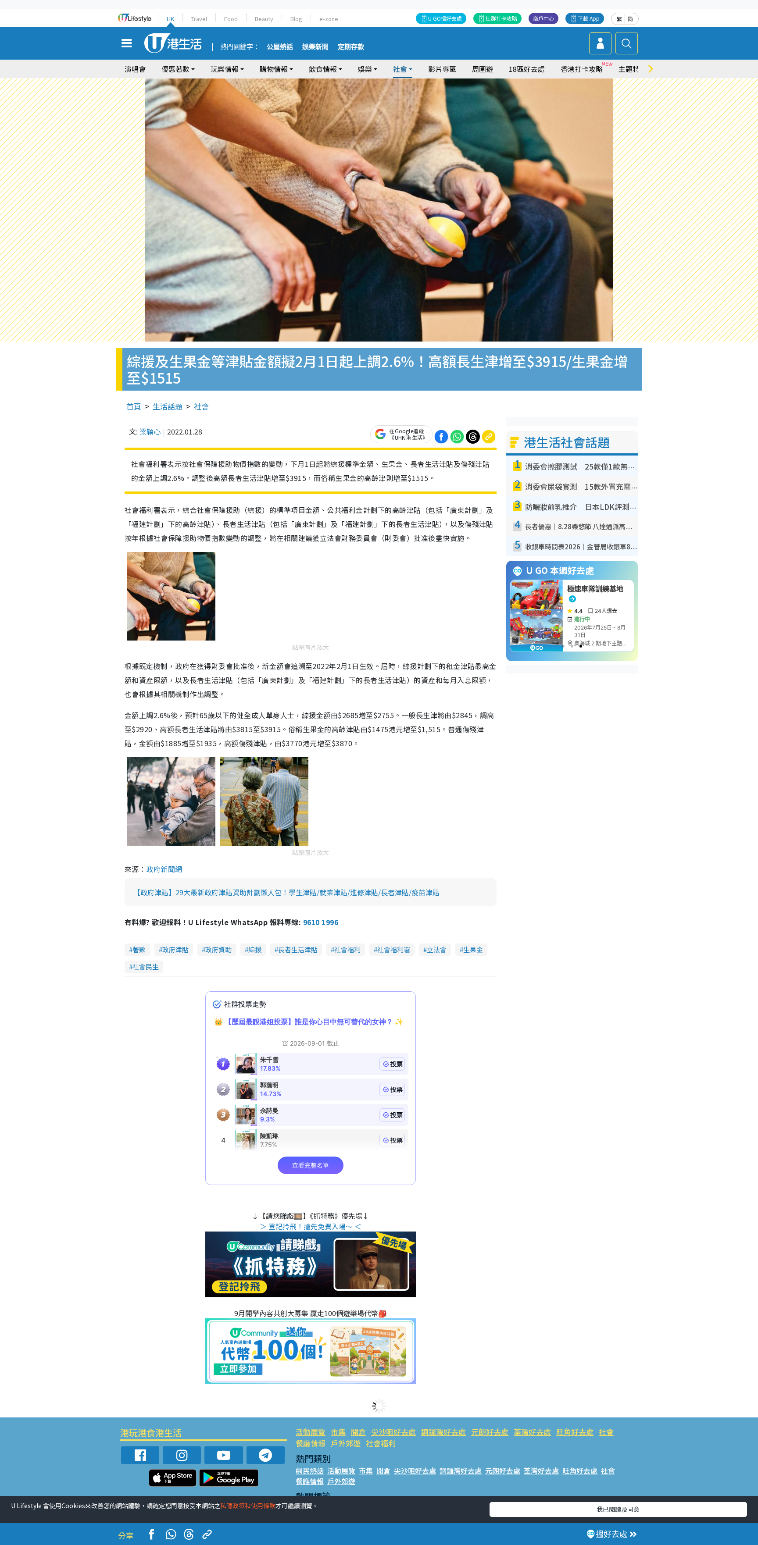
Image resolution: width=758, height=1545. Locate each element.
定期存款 (351, 46)
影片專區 (442, 69)
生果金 (473, 949)
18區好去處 (527, 69)
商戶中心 (543, 18)
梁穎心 (150, 431)
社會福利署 (393, 949)
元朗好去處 (489, 1431)
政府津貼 (175, 949)
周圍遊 (482, 69)
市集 (338, 1431)
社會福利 (347, 949)
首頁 (133, 406)
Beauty (264, 18)
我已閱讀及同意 (618, 1509)
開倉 (358, 1431)
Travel (199, 18)
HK (170, 18)
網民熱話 (310, 1470)
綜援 (254, 949)
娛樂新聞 (315, 46)
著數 (139, 949)
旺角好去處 (575, 1431)
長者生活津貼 (298, 949)
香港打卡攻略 (582, 69)
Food (231, 18)
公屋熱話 (280, 46)
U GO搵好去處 (445, 18)
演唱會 (135, 69)
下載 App (589, 18)
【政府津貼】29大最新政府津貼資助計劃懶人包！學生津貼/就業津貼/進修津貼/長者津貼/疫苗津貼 (286, 892)
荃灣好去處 (532, 1431)
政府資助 (218, 949)
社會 (201, 406)
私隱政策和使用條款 (247, 1505)
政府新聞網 (164, 869)
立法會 (437, 949)
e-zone (328, 18)
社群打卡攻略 (501, 18)
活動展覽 (310, 1431)
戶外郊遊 (346, 1443)
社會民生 (145, 966)
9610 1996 (320, 922)
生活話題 (167, 406)
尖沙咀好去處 (393, 1431)
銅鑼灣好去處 (443, 1431)
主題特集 (633, 69)
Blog (296, 18)
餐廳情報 (310, 1443)
